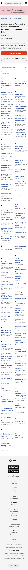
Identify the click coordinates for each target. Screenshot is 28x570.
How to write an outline (14, 524)
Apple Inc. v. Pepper (6, 104)
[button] (14, 53)
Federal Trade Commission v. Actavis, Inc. (7, 263)
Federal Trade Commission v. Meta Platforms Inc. (6, 274)
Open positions (14, 511)
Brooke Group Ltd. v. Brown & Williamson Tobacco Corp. (6, 175)
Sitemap (20, 547)
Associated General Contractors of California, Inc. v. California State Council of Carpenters (7, 125)
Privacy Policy (18, 544)
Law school (14, 489)
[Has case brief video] (12, 104)
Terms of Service (10, 544)
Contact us (14, 532)
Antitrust (11, 20)
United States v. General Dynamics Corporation (19, 310)
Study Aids (4, 18)
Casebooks (4, 20)
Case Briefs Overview (14, 18)
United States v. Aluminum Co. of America (19, 260)
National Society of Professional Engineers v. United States (21, 106)
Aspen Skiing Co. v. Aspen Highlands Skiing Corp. (6, 113)
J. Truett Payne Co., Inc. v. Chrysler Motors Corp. (7, 419)
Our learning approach (14, 509)
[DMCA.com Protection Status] (14, 551)
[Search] (5, 3)
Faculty (14, 496)
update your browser (18, 12)
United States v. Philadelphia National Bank (20, 351)
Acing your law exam (14, 526)
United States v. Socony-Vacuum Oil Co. (20, 370)
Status (14, 539)
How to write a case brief (14, 522)
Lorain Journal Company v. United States (6, 445)
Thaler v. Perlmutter (20, 246)
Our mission (14, 504)
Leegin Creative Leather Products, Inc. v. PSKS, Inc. (7, 434)
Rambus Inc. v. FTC (19, 194)
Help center (14, 537)
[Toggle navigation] (26, 3)
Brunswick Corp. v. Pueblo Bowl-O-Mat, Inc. (6, 195)
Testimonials (14, 515)
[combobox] (14, 3)
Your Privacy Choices (10, 547)
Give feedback (14, 534)
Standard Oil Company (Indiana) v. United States (20, 223)
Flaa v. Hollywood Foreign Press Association (5, 318)
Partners (14, 513)
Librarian (14, 494)
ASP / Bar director (14, 498)
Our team (14, 506)
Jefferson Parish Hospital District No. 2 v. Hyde (7, 401)
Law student (14, 491)
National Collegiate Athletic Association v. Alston (20, 96)
